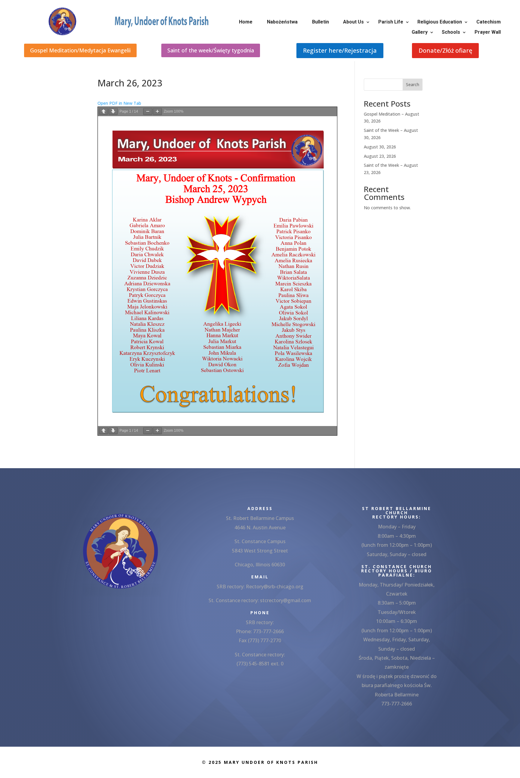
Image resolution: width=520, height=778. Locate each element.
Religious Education (439, 22)
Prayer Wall (488, 32)
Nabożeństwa (282, 22)
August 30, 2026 (380, 147)
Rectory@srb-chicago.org (274, 586)
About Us (353, 22)
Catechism (488, 22)
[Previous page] (103, 111)
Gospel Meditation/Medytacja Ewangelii (80, 50)
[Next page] (113, 111)
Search (412, 84)
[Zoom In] (157, 111)
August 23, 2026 (380, 156)
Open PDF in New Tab (119, 103)
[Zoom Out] (147, 111)
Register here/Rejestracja (340, 50)
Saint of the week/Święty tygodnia (210, 50)
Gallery (420, 32)
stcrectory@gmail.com (285, 600)
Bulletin (320, 22)
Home (245, 22)
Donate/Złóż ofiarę (445, 50)
